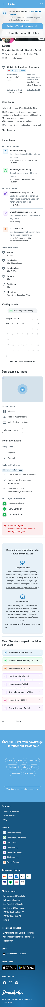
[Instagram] (10, 982)
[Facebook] (4, 982)
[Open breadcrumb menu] (10, 721)
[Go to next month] (37, 318)
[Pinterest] (16, 982)
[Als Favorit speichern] (41, 4)
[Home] (3, 721)
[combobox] (23, 310)
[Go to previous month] (32, 318)
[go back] (3, 3)
